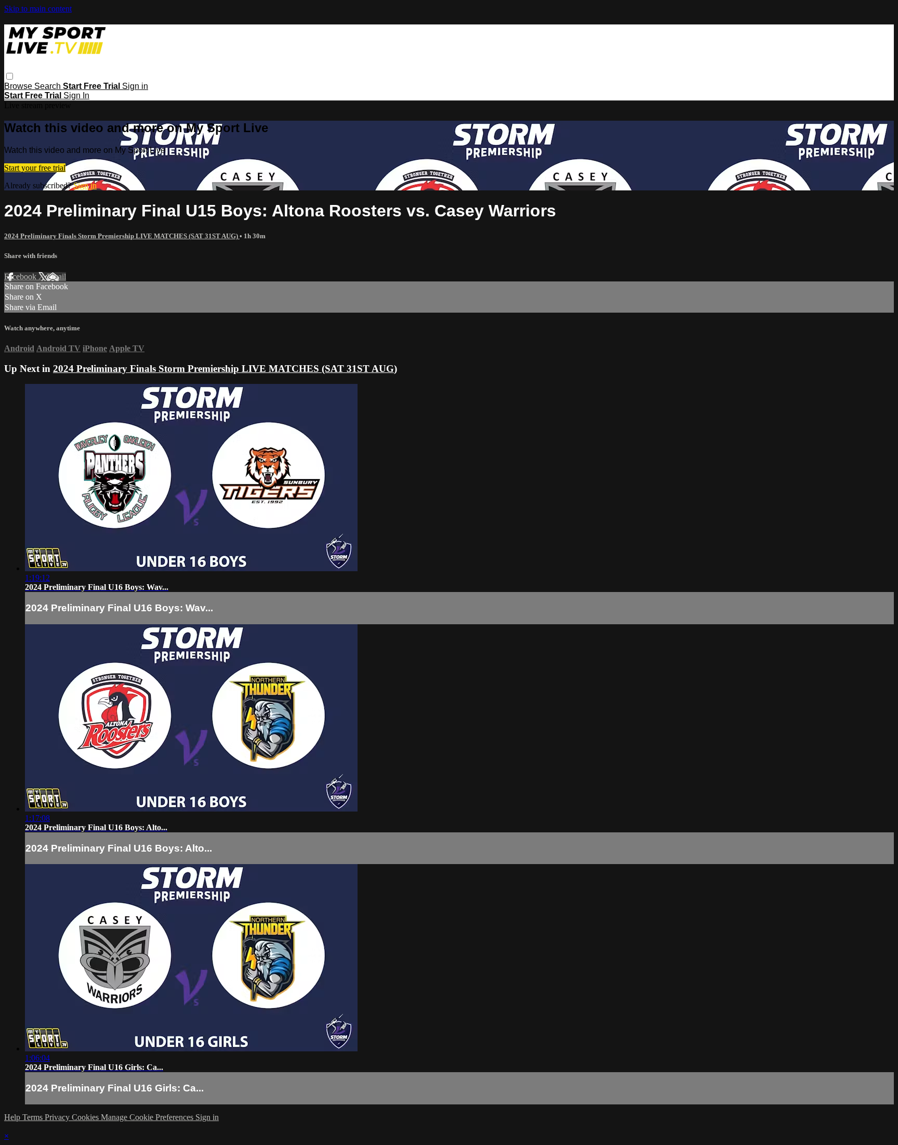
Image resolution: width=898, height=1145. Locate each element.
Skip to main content (38, 8)
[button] (9, 76)
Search (48, 86)
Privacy (58, 1117)
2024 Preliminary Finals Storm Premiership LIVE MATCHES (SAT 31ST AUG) (122, 236)
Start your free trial (34, 167)
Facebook (21, 276)
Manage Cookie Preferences (148, 1117)
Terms (33, 1117)
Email (56, 276)
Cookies (86, 1117)
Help (13, 1117)
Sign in (135, 86)
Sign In (76, 95)
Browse (19, 86)
